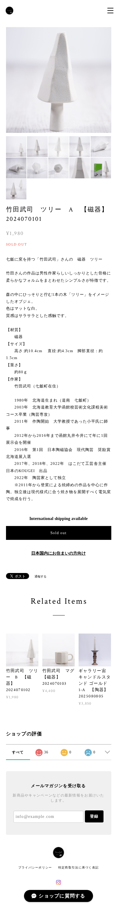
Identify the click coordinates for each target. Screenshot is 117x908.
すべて (18, 752)
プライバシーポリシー (35, 867)
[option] (58, 80)
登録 (94, 816)
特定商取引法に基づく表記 (78, 867)
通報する (40, 576)
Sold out (58, 533)
